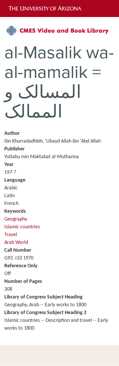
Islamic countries (22, 227)
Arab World (16, 242)
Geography (15, 219)
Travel (10, 235)
